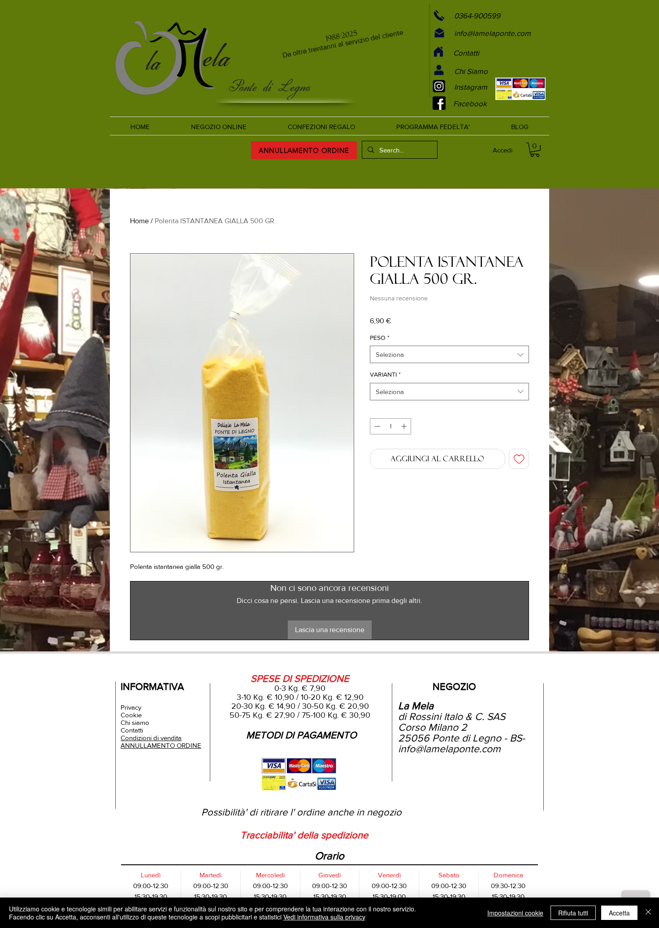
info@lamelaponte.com (449, 748)
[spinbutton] (390, 426)
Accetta (619, 912)
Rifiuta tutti (573, 912)
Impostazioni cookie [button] (515, 912)
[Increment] (404, 426)
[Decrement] (376, 426)
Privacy (131, 707)
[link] (534, 150)
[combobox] (449, 354)
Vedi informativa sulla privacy (324, 916)
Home (139, 221)
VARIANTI (385, 374)
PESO (380, 337)
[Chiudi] (648, 913)
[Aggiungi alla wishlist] (519, 459)
